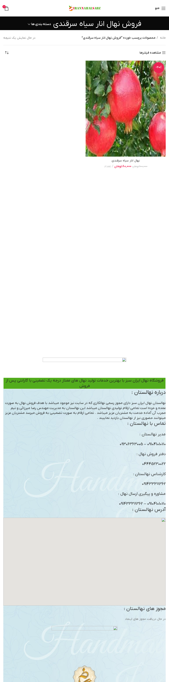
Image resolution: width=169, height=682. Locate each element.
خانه (162, 38)
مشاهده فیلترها (150, 53)
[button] (84, 561)
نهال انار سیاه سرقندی (126, 161)
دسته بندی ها (41, 24)
